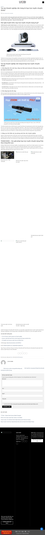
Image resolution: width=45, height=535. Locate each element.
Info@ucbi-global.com (8, 345)
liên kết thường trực (19, 357)
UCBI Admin (11, 13)
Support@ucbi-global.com (18, 345)
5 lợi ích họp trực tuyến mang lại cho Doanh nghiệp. (12, 336)
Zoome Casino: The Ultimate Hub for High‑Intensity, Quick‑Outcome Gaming (15, 419)
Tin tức (2, 6)
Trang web (4, 398)
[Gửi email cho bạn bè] (24, 353)
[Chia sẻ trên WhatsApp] (18, 353)
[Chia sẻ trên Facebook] (20, 353)
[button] (1, 2)
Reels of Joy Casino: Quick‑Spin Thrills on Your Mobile (11, 417)
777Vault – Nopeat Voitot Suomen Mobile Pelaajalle (11, 415)
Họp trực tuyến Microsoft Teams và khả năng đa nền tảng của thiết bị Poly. (16, 338)
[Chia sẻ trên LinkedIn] (26, 353)
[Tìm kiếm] (43, 2)
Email (3, 393)
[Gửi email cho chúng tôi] (24, 441)
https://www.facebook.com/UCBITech (14, 342)
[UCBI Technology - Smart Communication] (22, 2)
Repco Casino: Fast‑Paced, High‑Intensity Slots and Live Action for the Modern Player (17, 421)
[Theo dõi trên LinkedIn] (26, 441)
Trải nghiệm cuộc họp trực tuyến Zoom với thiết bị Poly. (12, 340)
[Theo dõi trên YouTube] (17, 444)
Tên (3, 388)
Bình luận (4, 378)
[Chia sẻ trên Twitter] (22, 353)
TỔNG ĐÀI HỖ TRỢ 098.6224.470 (6, 532)
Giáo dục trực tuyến (22, 436)
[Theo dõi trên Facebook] (22, 441)
